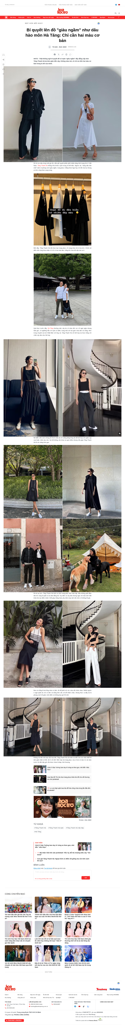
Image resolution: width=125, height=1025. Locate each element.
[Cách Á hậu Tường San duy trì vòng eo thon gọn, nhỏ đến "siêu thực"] (40, 769)
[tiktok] (84, 1006)
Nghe (3, 55)
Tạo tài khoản (48, 868)
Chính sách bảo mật (106, 1002)
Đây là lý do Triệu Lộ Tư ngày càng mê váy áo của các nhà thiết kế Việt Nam (47, 965)
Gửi (86, 877)
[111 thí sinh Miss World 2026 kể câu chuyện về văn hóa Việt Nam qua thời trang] (18, 953)
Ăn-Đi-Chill (75, 17)
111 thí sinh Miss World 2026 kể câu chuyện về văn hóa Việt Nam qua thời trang (18, 965)
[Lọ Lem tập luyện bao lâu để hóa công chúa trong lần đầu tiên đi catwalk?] (40, 790)
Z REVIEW (94, 17)
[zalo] (89, 1006)
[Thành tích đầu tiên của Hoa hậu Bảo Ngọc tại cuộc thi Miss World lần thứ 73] (48, 905)
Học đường (37, 17)
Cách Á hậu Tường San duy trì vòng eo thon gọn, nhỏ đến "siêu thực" (68, 768)
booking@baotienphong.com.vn (39, 1006)
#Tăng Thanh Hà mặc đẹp (75, 828)
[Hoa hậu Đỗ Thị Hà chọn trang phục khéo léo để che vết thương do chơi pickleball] (40, 779)
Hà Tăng (50, 328)
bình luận (70, 54)
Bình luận (3, 69)
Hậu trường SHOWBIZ (63, 17)
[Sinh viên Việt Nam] (115, 989)
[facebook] (116, 4)
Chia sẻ (3, 59)
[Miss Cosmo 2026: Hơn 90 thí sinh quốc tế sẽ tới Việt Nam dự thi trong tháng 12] (78, 953)
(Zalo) (40, 1004)
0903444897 (56, 1004)
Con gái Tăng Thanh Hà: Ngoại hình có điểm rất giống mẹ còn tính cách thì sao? (63, 860)
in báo (66, 54)
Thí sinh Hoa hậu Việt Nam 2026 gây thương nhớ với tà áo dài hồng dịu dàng (78, 941)
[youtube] (119, 4)
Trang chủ (6, 17)
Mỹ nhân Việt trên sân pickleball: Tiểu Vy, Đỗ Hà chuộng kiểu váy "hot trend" (63, 854)
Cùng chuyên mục (15, 894)
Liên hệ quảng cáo (35, 1002)
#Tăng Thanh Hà (40, 828)
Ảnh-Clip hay (85, 17)
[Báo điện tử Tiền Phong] (101, 989)
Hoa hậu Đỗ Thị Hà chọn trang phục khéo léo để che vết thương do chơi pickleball (68, 778)
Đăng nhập (37, 868)
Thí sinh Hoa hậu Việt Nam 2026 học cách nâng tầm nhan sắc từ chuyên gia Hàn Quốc (18, 941)
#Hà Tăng (37, 832)
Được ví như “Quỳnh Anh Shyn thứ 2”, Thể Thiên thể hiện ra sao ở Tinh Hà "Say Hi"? (78, 916)
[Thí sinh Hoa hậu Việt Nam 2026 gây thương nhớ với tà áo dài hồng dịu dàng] (78, 929)
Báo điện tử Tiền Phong (62, 11)
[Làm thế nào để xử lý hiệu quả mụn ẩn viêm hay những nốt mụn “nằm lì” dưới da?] (48, 929)
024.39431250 (11, 1008)
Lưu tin (3, 64)
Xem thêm (118, 17)
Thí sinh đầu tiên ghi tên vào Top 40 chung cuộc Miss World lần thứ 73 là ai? (18, 916)
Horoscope (111, 17)
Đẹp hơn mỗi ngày (48, 17)
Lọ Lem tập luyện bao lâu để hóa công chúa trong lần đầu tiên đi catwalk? (68, 789)
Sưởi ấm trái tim (73, 994)
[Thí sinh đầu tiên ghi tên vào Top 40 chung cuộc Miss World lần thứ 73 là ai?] (18, 905)
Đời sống (13, 17)
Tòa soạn (8, 1002)
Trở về (3, 74)
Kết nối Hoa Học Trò (48, 997)
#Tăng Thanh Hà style (55, 828)
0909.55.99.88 (35, 1004)
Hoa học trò (10, 987)
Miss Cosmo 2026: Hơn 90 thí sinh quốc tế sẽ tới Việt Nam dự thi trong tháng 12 (78, 965)
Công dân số (21, 997)
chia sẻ (54, 54)
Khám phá (21, 17)
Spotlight (102, 17)
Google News (98, 23)
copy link (62, 54)
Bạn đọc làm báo (14, 1020)
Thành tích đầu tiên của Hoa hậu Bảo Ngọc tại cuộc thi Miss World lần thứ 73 (48, 916)
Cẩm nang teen (98, 994)
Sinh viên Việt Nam (80, 4)
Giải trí (29, 17)
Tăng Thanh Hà (42, 165)
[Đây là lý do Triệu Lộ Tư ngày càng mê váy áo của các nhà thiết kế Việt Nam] (48, 953)
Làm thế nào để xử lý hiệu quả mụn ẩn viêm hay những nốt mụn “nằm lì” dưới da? (48, 941)
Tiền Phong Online (50, 4)
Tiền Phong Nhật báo (66, 4)
